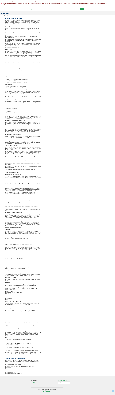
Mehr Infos (4, 4)
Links (51, 390)
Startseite (2, 15)
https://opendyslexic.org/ (30, 178)
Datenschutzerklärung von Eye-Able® (12, 171)
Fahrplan (82, 9)
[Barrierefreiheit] (113, 391)
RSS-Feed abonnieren (47, 391)
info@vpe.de (10, 298)
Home (36, 9)
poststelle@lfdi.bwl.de (11, 372)
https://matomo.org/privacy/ (19, 225)
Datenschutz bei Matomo (17, 227)
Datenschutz (41, 390)
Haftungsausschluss (46, 390)
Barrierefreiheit (27, 304)
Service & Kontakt (60, 9)
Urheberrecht (36, 390)
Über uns (66, 9)
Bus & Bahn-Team (74, 9)
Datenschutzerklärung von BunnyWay (12, 172)
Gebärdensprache (60, 390)
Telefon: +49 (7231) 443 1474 (62, 380)
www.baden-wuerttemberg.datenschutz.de (14, 373)
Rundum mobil (52, 9)
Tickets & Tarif (45, 9)
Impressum (32, 390)
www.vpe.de (7, 299)
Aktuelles (40, 9)
